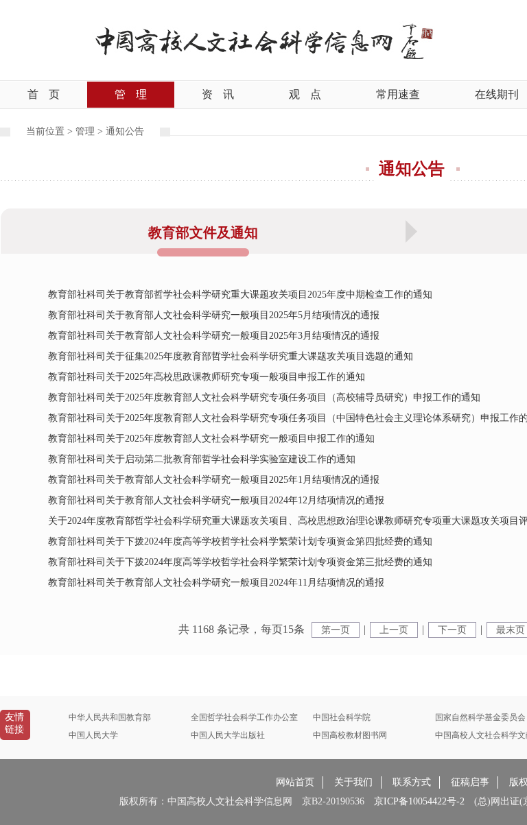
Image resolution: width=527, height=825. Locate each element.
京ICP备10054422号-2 (419, 801)
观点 (305, 94)
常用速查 (398, 94)
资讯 (218, 94)
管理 (131, 94)
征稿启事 (470, 782)
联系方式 (412, 782)
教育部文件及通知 (203, 232)
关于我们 (353, 782)
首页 (43, 94)
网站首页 (295, 782)
